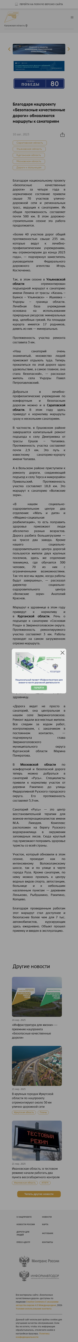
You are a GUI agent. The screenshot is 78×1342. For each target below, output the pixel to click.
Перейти (39, 687)
